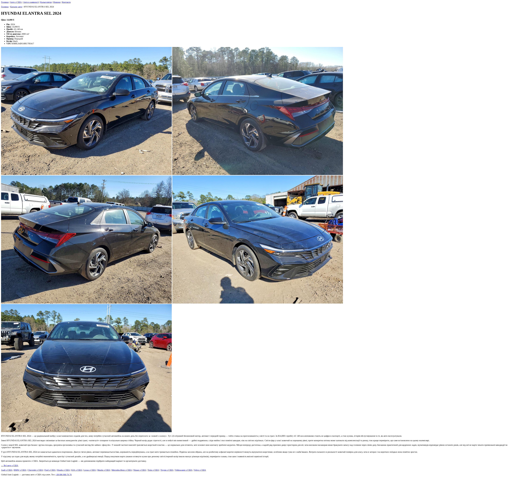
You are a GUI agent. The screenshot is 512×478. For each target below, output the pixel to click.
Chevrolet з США (35, 470)
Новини (57, 2)
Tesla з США (153, 470)
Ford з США (50, 470)
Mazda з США (103, 470)
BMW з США (20, 470)
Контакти (66, 2)
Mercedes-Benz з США (122, 470)
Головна (5, 2)
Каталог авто (16, 7)
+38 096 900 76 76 (63, 474)
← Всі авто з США (9, 465)
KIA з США (76, 470)
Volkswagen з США (183, 470)
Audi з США (6, 470)
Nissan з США (139, 470)
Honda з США (63, 470)
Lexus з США (90, 470)
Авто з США (16, 2)
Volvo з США (200, 470)
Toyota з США (167, 470)
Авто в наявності (31, 2)
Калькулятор (46, 2)
